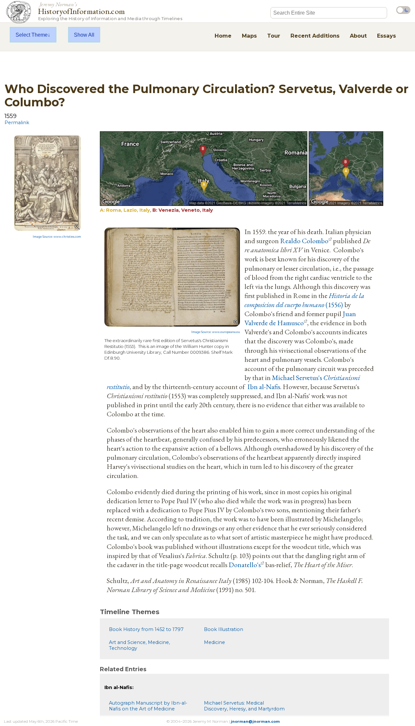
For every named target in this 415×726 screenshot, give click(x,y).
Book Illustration (223, 629)
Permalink (17, 122)
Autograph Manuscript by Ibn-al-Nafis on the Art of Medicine (148, 706)
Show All (84, 35)
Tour (273, 35)
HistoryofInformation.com (110, 11)
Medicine (214, 642)
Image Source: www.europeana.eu (215, 332)
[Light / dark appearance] (403, 10)
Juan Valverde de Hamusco (300, 318)
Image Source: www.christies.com (57, 236)
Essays (386, 35)
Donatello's (245, 564)
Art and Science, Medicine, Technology (139, 645)
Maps (249, 35)
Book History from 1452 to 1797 (146, 629)
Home (223, 35)
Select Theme (32, 35)
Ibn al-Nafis (263, 386)
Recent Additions (314, 35)
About (358, 35)
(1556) (304, 300)
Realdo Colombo (304, 240)
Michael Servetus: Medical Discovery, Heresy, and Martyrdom (244, 706)
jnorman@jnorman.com (255, 721)
